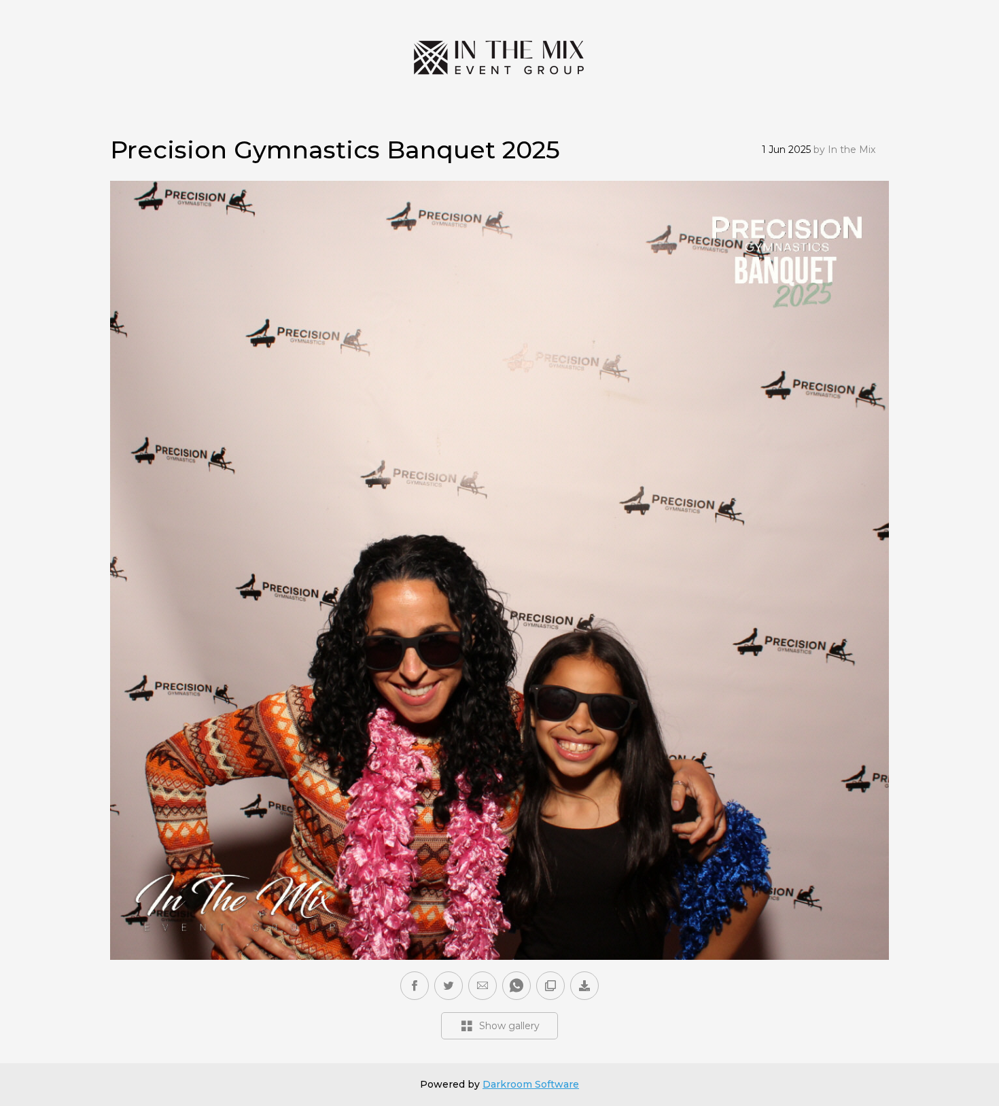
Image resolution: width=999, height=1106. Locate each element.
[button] (482, 985)
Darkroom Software (531, 1084)
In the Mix (851, 149)
